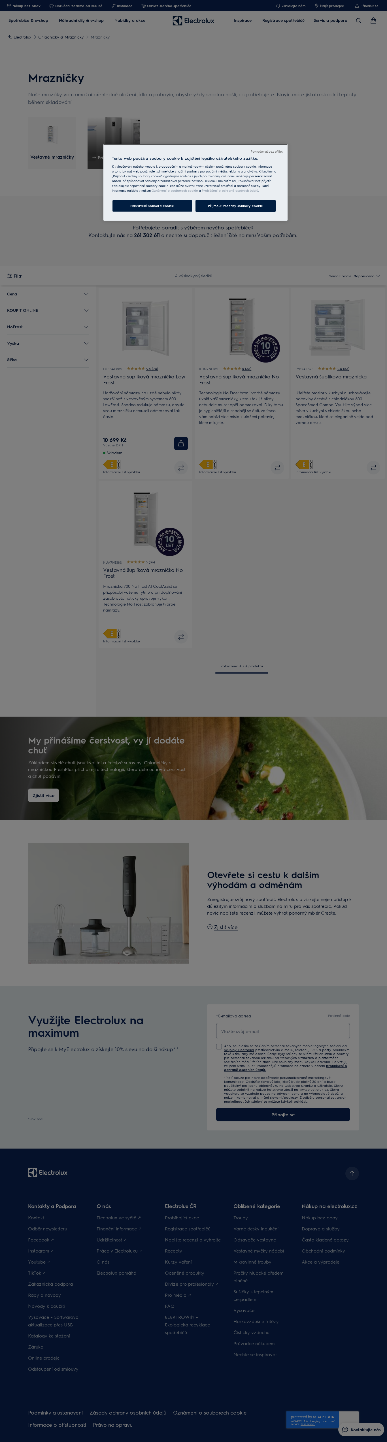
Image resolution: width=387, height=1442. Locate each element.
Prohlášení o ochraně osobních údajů (230, 190)
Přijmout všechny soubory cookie (235, 206)
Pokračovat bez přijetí (267, 151)
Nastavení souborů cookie (152, 206)
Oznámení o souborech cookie (175, 190)
